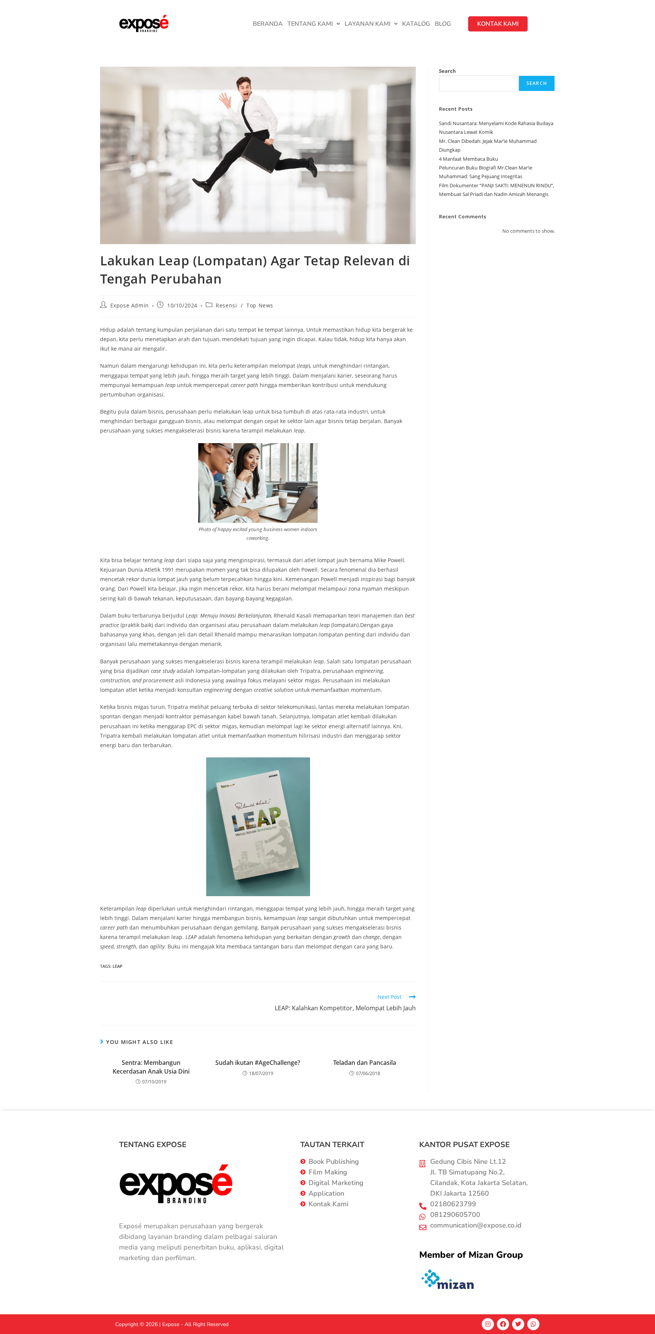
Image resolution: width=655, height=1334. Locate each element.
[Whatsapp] (533, 1324)
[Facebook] (503, 1324)
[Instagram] (488, 1324)
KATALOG (416, 24)
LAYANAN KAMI (367, 24)
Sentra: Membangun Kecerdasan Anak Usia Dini (151, 1066)
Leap (117, 966)
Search (447, 70)
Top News (259, 305)
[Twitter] (518, 1324)
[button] (313, 24)
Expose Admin (129, 305)
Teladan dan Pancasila (364, 1062)
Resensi (226, 305)
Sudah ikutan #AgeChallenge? (257, 1062)
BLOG (443, 24)
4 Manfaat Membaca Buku (468, 158)
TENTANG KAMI (310, 24)
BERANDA (268, 24)
